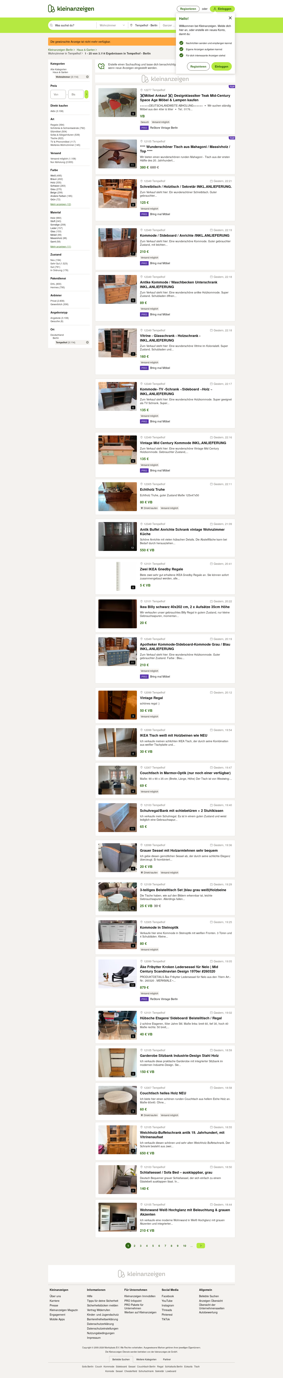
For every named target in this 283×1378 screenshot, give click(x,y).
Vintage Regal (151, 698)
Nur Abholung (57, 162)
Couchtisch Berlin (146, 1366)
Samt (53, 241)
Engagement (57, 1314)
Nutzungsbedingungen (101, 1333)
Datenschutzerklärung (100, 1324)
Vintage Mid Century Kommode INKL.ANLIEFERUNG (183, 443)
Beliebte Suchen (209, 1296)
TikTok (166, 1319)
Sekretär (159, 1371)
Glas (52, 231)
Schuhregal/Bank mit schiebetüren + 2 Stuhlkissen (181, 810)
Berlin (56, 337)
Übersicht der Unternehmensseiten (211, 1306)
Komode (109, 1371)
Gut (52, 266)
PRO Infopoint (133, 1301)
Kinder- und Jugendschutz (103, 1314)
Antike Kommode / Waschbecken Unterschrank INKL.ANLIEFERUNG (178, 284)
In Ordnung (56, 270)
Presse (54, 1305)
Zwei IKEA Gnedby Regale (161, 569)
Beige (53, 192)
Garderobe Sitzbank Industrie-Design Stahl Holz (179, 1055)
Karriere (54, 1301)
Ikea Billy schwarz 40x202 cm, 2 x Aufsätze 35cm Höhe (185, 607)
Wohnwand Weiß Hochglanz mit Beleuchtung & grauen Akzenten (185, 1212)
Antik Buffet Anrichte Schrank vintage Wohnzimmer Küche (182, 531)
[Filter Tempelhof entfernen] (87, 342)
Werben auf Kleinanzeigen (140, 1312)
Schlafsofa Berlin (174, 1366)
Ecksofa (188, 1366)
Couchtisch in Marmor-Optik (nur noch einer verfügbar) (185, 773)
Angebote (55, 317)
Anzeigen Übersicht (211, 1301)
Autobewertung (208, 1312)
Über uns (55, 1296)
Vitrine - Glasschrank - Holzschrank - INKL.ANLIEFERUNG (170, 338)
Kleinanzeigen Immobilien (140, 1296)
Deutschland (57, 334)
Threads (167, 1310)
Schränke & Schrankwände (64, 128)
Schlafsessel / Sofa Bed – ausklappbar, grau (176, 1172)
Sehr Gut (55, 263)
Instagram (168, 1305)
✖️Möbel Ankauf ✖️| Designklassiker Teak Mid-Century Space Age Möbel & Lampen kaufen (185, 97)
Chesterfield (130, 1371)
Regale (54, 124)
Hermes (54, 287)
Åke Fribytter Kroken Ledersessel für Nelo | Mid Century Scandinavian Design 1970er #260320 (179, 969)
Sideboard (121, 1366)
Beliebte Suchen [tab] (121, 1359)
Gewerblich (56, 304)
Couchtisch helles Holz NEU (163, 1093)
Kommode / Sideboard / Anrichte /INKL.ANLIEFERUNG (184, 235)
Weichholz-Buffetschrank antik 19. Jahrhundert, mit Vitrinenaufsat (182, 1134)
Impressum (94, 1338)
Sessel (132, 1366)
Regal (160, 1366)
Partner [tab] (167, 1359)
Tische (53, 138)
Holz (52, 182)
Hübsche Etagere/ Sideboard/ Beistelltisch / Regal (181, 1018)
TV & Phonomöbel (59, 141)
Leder (53, 228)
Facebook (168, 1296)
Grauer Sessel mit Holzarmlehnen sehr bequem (179, 850)
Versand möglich (59, 158)
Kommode (109, 1366)
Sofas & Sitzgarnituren (62, 134)
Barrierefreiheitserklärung (102, 1319)
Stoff (52, 221)
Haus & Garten (60, 72)
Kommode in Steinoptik (159, 927)
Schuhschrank (146, 1371)
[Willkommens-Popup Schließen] (230, 18)
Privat (53, 300)
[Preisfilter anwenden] (86, 94)
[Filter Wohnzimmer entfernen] (87, 76)
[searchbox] (75, 25)
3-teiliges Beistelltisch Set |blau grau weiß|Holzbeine (183, 890)
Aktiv (52, 111)
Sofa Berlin (88, 1366)
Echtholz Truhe (152, 489)
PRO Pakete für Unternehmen (133, 1306)
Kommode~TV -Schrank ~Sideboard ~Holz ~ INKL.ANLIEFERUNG (176, 391)
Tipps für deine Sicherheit (102, 1301)
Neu (52, 260)
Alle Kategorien (58, 69)
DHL (52, 283)
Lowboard (171, 1371)
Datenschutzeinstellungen (102, 1328)
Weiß (53, 175)
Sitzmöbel (55, 131)
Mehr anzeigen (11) (60, 246)
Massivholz (56, 238)
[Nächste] (201, 1245)
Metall (53, 234)
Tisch (197, 1366)
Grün (53, 199)
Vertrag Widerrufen (98, 1310)
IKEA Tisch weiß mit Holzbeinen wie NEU (173, 735)
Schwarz (54, 185)
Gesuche (55, 321)
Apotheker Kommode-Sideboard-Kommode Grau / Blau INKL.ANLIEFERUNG (185, 646)
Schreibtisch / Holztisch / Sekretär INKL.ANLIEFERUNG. (186, 186)
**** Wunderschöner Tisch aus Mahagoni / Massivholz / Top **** (185, 149)
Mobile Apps (57, 1319)
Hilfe (89, 1296)
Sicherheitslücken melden (102, 1305)
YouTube (167, 1301)
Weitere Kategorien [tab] (146, 1359)
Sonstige (55, 224)
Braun (53, 179)
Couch (98, 1366)
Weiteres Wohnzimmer (62, 144)
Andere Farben (58, 195)
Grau (53, 189)
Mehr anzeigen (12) (60, 204)
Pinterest (167, 1314)
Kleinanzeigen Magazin (64, 1310)
